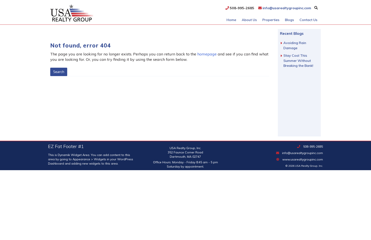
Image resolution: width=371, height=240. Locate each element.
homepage (207, 54)
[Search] (316, 7)
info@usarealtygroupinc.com (286, 8)
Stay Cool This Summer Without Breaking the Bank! (298, 60)
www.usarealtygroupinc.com (302, 159)
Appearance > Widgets (89, 159)
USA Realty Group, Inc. (97, 12)
